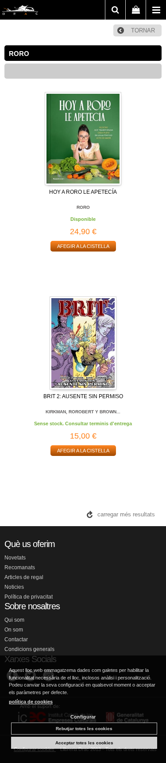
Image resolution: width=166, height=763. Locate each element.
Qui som (14, 620)
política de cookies (31, 701)
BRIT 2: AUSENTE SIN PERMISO (83, 396)
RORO (83, 207)
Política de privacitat (28, 597)
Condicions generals (29, 649)
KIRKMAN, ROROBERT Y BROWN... (83, 411)
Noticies (14, 587)
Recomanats (19, 567)
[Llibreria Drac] (20, 11)
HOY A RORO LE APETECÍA (83, 192)
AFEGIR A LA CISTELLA (83, 246)
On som (13, 630)
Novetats (15, 558)
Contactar (16, 639)
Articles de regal (23, 577)
